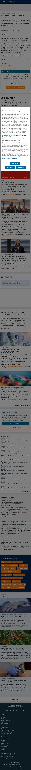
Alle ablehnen (10, 167)
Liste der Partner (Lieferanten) (9, 158)
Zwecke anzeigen (15, 163)
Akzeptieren (21, 167)
